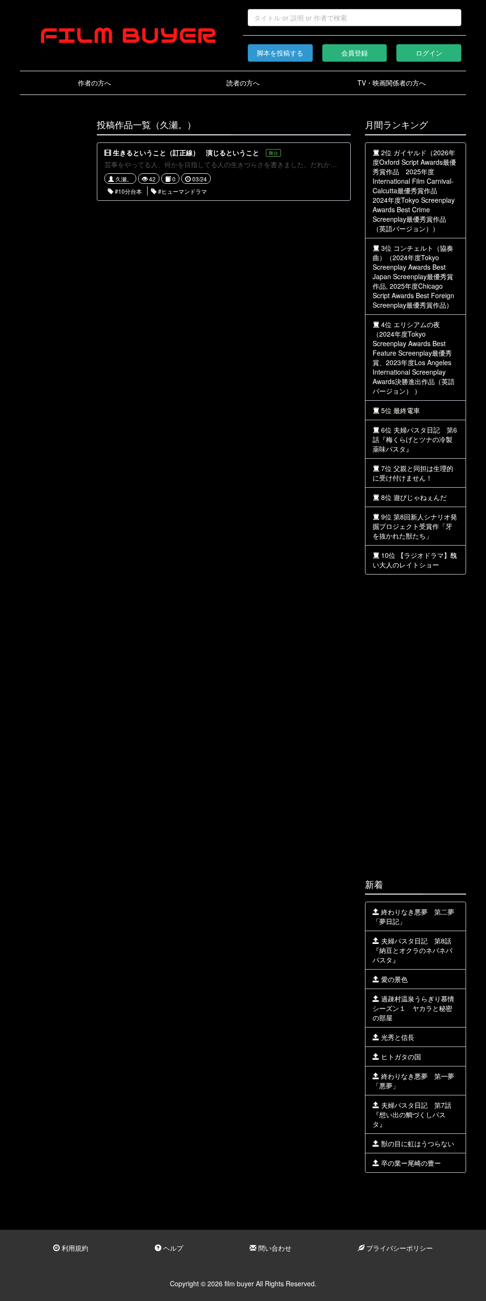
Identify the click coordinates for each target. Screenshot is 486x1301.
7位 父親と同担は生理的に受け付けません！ (413, 472)
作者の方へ (94, 82)
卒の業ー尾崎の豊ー (410, 1163)
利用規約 (74, 1248)
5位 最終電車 (399, 410)
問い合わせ (273, 1248)
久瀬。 (123, 179)
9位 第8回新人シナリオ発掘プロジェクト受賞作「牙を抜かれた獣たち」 (415, 526)
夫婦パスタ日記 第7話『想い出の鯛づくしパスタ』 (412, 1114)
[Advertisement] (51, 262)
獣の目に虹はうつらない (416, 1143)
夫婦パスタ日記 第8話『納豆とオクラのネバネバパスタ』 (412, 950)
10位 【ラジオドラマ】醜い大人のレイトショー (415, 559)
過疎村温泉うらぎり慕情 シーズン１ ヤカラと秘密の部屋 (417, 1008)
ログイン (429, 52)
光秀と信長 (396, 1037)
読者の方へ (243, 82)
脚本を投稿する (280, 52)
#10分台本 (127, 191)
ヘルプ (172, 1248)
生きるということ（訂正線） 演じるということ (186, 152)
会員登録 (354, 52)
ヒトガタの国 (400, 1056)
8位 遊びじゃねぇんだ (413, 497)
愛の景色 (393, 979)
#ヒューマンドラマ (182, 191)
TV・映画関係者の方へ (391, 82)
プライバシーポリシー (398, 1248)
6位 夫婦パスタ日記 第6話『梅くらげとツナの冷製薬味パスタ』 (415, 439)
